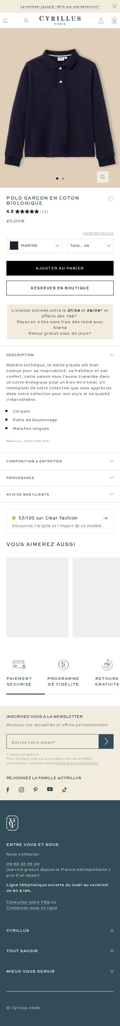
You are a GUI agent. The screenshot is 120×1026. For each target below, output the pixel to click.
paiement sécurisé (19, 681)
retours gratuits (107, 681)
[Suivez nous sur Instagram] (21, 789)
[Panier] (114, 20)
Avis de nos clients (27, 494)
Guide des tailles (98, 233)
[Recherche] (26, 21)
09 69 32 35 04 (23, 863)
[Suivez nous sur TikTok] (64, 789)
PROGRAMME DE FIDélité (63, 681)
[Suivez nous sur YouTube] (50, 789)
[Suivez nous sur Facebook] (7, 790)
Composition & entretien (34, 461)
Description (20, 355)
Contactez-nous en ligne (31, 907)
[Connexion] (101, 20)
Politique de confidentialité (76, 763)
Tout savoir (22, 951)
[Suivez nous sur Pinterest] (35, 789)
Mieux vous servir (30, 971)
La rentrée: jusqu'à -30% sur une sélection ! (60, 6)
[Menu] (5, 21)
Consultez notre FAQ (28, 902)
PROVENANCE (20, 477)
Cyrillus (17, 930)
